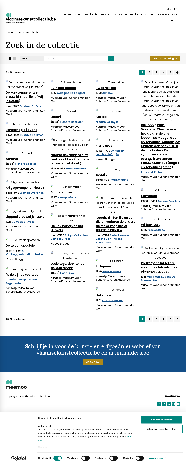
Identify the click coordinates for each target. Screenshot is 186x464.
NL (168, 9)
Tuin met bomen (63, 88)
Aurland (12, 159)
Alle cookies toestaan (162, 419)
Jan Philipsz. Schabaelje (109, 240)
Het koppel (104, 295)
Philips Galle (73, 235)
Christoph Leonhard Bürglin (110, 152)
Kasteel (101, 117)
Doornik (57, 117)
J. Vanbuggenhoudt (18, 252)
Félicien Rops (156, 230)
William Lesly (150, 225)
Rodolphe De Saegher (71, 93)
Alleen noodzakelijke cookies (161, 429)
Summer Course (159, 14)
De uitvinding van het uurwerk (67, 228)
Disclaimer (45, 396)
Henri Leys (67, 273)
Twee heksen (106, 88)
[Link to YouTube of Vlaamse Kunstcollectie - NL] (178, 404)
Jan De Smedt (111, 271)
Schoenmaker (61, 192)
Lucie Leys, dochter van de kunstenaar (68, 266)
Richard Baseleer (71, 122)
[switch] (85, 458)
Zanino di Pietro (151, 172)
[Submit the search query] (111, 58)
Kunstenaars (108, 14)
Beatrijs (101, 174)
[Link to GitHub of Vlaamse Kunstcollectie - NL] (173, 404)
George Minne (66, 197)
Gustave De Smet (31, 106)
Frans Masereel (76, 168)
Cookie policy (28, 396)
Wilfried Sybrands (32, 193)
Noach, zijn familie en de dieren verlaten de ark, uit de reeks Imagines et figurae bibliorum (115, 224)
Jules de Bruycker (23, 221)
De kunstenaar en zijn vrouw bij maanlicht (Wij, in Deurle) (24, 96)
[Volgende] (177, 72)
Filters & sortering (163, 58)
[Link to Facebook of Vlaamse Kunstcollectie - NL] (159, 404)
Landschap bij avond (21, 130)
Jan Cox (107, 93)
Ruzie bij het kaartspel (22, 274)
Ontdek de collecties (131, 14)
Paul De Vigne (119, 180)
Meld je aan (93, 362)
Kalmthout (149, 196)
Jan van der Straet (69, 237)
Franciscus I (105, 146)
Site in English (172, 395)
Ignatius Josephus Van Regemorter (21, 281)
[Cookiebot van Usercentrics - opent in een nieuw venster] (19, 458)
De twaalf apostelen (21, 245)
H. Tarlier (37, 254)
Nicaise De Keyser (107, 122)
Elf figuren (103, 266)
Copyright (11, 396)
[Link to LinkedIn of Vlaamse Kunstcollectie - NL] (169, 404)
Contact (173, 20)
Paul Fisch (153, 276)
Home (67, 14)
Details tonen (156, 458)
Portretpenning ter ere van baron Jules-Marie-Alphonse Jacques (159, 267)
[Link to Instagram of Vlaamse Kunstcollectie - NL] (164, 404)
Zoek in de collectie (86, 14)
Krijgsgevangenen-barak (25, 188)
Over (175, 14)
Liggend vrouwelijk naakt (25, 216)
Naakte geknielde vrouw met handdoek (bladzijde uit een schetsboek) (70, 159)
